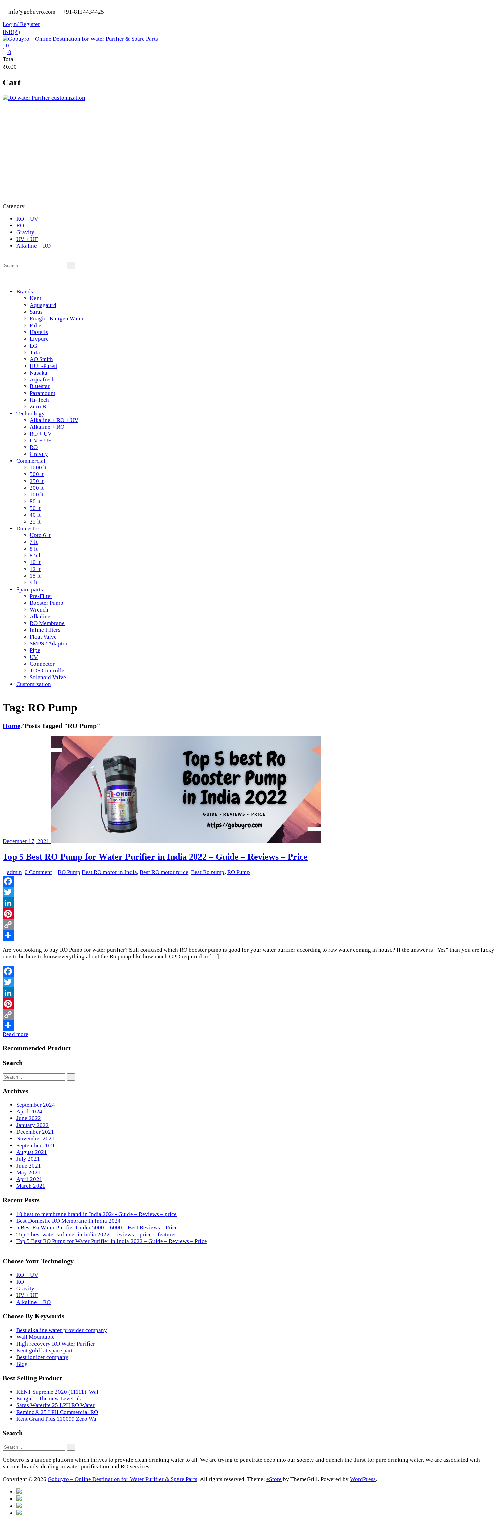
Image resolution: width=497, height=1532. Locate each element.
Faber (36, 325)
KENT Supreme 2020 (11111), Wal (57, 1392)
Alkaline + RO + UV (54, 420)
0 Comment (38, 872)
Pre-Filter (41, 596)
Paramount (42, 393)
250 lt (37, 481)
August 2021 (31, 1152)
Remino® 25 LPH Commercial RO (57, 1412)
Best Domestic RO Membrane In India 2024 (68, 1221)
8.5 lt (36, 555)
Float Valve (43, 637)
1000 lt (38, 467)
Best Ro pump (207, 872)
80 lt (35, 501)
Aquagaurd (43, 305)
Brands (24, 291)
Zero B (38, 406)
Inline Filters (45, 630)
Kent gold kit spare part (44, 1350)
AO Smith (41, 359)
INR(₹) (11, 32)
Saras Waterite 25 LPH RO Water (55, 1405)
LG (33, 345)
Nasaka (38, 373)
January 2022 (32, 1125)
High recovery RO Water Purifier (55, 1343)
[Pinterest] (248, 913)
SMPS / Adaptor (49, 643)
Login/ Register (21, 24)
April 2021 (29, 1179)
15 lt (35, 576)
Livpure (39, 339)
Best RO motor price (164, 872)
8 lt (34, 549)
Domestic (27, 528)
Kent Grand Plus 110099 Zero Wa (56, 1419)
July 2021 (28, 1159)
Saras (36, 312)
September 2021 (35, 1145)
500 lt (37, 474)
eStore (274, 1479)
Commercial (30, 461)
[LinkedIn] (248, 902)
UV (34, 657)
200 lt (37, 488)
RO (20, 225)
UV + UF (27, 239)
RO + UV (27, 219)
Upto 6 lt (40, 535)
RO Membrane (47, 623)
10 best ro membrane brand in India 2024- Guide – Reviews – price (96, 1214)
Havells (39, 332)
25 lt (35, 521)
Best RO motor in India (109, 872)
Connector (42, 664)
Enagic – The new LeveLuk (48, 1398)
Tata (35, 352)
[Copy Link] (248, 924)
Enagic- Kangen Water (57, 318)
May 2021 (28, 1172)
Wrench (39, 609)
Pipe (35, 650)
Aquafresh (42, 379)
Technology (30, 413)
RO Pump (69, 872)
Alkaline (40, 616)
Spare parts (29, 589)
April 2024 (29, 1111)
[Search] (71, 265)
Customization (33, 684)
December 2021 (35, 1132)
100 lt (37, 494)
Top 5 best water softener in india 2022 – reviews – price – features (96, 1234)
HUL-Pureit (43, 366)
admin (14, 872)
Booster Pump (46, 603)
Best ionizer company (42, 1357)
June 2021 (28, 1165)
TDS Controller (48, 670)
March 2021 (30, 1186)
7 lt (34, 542)
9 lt (34, 582)
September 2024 (35, 1105)
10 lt (35, 562)
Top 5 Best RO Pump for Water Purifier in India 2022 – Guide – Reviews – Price (155, 857)
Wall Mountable (35, 1337)
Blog (22, 1364)
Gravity (25, 232)
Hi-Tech (39, 400)
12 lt (35, 569)
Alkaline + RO (33, 246)
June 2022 (28, 1118)
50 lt (35, 508)
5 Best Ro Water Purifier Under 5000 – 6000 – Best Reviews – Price (97, 1227)
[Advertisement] (248, 152)
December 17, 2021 (27, 841)
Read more (15, 1034)
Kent (35, 298)
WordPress (363, 1479)
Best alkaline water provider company (61, 1330)
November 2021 (35, 1138)
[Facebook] (248, 881)
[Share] (248, 935)
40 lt (35, 515)
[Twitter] (248, 892)
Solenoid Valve (48, 677)
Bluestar (40, 386)
